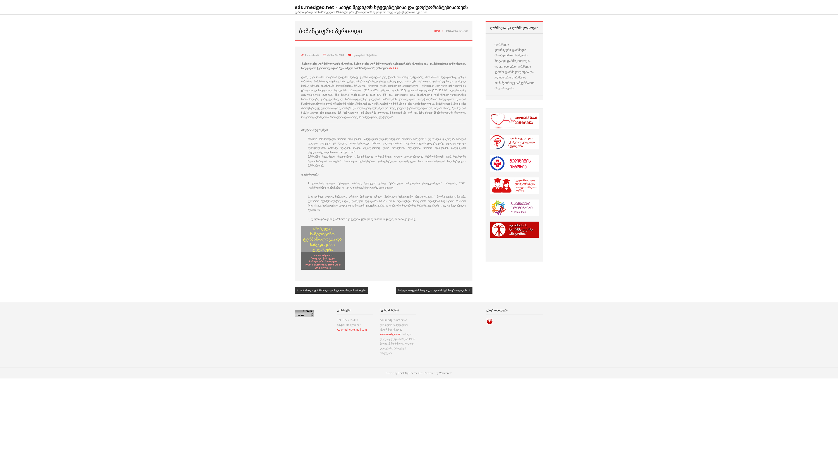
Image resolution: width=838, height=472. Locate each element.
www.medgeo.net (390, 334)
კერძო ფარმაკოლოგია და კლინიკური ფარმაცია (514, 74)
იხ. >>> (393, 68)
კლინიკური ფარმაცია (510, 50)
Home (437, 30)
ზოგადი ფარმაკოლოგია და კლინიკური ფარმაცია (513, 63)
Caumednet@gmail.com (352, 329)
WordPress (445, 373)
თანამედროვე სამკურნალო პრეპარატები (514, 85)
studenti (313, 55)
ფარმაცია (502, 44)
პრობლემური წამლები (511, 55)
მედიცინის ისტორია (365, 55)
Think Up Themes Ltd (410, 373)
